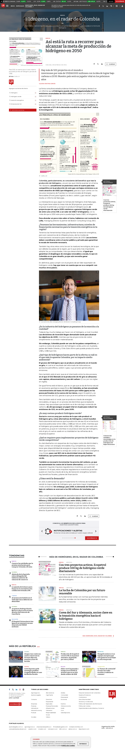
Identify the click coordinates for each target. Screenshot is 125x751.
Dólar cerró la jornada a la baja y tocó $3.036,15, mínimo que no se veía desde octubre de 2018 (69, 671)
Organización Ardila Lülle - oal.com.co (108, 727)
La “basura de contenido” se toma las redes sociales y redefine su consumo (106, 671)
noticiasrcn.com (52, 729)
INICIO (13, 6)
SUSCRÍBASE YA (92, 538)
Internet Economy (36, 710)
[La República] (3, 6)
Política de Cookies (68, 745)
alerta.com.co (73, 729)
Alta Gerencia (50, 693)
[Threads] (24, 690)
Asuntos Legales (36, 695)
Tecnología (101, 666)
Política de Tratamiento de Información (90, 704)
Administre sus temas (17, 110)
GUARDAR (112, 64)
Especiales (49, 704)
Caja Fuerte (49, 695)
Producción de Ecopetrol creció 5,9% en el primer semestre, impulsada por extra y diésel (70, 656)
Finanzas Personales (52, 706)
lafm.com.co (63, 729)
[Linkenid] (107, 6)
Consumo (34, 699)
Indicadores (34, 708)
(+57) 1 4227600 (14, 698)
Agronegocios (35, 693)
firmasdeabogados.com (60, 727)
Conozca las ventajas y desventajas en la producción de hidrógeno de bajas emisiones (109, 440)
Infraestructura (50, 708)
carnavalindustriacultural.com (17, 729)
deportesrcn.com (84, 729)
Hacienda (14, 572)
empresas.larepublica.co (44, 727)
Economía (64, 699)
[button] (41, 531)
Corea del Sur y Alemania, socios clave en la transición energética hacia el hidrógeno (85, 615)
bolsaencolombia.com (76, 727)
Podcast (33, 712)
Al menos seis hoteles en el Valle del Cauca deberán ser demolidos (22, 599)
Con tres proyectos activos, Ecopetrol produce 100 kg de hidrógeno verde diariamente (109, 205)
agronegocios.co (30, 727)
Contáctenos (83, 697)
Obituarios (49, 710)
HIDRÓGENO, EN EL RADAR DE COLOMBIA (35, 5)
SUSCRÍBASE (120, 1)
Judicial (26, 666)
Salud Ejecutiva (65, 712)
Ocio (62, 710)
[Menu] (7, 5)
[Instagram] (20, 690)
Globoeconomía (66, 706)
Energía (63, 651)
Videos (48, 717)
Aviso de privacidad (84, 699)
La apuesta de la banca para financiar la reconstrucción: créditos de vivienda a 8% (22, 588)
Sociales (33, 717)
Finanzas (33, 706)
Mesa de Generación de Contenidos (89, 693)
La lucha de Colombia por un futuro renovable (82, 592)
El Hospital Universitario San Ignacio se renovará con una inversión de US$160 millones (22, 624)
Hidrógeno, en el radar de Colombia (62, 19)
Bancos (14, 561)
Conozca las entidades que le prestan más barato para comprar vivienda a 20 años (22, 565)
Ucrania (26, 651)
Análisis (63, 693)
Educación (15, 619)
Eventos (63, 704)
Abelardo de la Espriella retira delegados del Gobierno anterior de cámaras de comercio (21, 576)
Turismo (14, 595)
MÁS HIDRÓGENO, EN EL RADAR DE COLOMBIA (97, 636)
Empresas (34, 704)
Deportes (100, 651)
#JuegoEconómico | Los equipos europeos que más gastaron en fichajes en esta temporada (106, 656)
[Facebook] (99, 6)
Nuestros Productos (85, 695)
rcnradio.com (42, 729)
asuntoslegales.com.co (16, 727)
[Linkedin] (102, 64)
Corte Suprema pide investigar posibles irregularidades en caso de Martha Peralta (33, 671)
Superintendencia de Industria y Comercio (91, 708)
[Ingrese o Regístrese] (122, 6)
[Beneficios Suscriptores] (116, 6)
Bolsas (63, 666)
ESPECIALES (20, 6)
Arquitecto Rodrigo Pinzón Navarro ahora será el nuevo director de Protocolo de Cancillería (22, 611)
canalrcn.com (32, 729)
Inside (62, 708)
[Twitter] (103, 6)
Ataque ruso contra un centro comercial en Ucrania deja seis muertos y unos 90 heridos (32, 657)
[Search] (111, 6)
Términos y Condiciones (86, 701)
